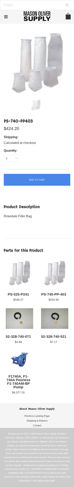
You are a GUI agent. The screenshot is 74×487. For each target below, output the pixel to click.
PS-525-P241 (18, 294)
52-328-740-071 (18, 337)
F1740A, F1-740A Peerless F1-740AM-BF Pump (18, 381)
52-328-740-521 (53, 337)
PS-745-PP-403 (53, 294)
